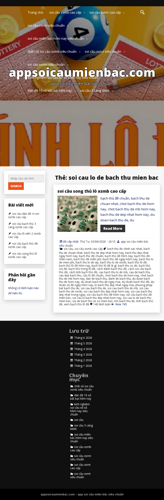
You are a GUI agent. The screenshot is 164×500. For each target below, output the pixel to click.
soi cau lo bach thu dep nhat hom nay (96, 298)
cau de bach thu (139, 272)
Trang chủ (35, 12)
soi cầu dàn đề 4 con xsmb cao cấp (23, 215)
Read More (112, 228)
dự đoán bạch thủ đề (135, 282)
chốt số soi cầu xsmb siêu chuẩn (52, 51)
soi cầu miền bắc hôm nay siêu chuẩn (56, 38)
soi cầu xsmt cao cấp (105, 12)
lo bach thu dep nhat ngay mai (114, 285)
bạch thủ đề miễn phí (87, 259)
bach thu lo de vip (87, 262)
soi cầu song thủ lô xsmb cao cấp (91, 191)
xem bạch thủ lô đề (76, 304)
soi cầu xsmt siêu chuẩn (103, 51)
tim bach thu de (124, 301)
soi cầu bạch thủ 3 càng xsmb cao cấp (22, 225)
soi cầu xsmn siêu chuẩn (46, 25)
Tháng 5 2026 (83, 343)
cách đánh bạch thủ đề (112, 269)
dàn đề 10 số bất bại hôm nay (50, 90)
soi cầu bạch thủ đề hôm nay (106, 294)
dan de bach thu (96, 278)
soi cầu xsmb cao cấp (65, 12)
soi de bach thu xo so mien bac (92, 301)
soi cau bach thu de (93, 288)
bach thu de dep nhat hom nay (104, 253)
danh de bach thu (119, 278)
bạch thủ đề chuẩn (91, 256)
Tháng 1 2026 (83, 366)
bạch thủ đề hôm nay (119, 256)
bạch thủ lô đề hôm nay (74, 265)
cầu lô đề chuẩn (93, 275)
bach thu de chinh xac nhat (124, 249)
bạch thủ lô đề (137, 262)
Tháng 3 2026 (83, 354)
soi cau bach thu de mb (123, 288)
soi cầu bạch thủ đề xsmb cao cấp (23, 245)
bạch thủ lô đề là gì (104, 265)
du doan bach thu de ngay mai (100, 282)
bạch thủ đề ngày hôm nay (120, 259)
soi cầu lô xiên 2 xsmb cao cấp (24, 235)
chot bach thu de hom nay (122, 275)
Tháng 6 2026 (83, 338)
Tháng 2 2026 (83, 360)
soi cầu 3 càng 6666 (94, 90)
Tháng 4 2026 (83, 349)
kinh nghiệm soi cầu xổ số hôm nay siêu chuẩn (63, 77)
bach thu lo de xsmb (113, 262)
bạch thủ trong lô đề (82, 269)
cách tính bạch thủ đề (83, 272)
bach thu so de (127, 265)
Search (16, 186)
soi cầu (68, 249)
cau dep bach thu (70, 275)
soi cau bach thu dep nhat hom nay (106, 291)
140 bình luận (101, 304)
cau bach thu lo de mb (113, 272)
